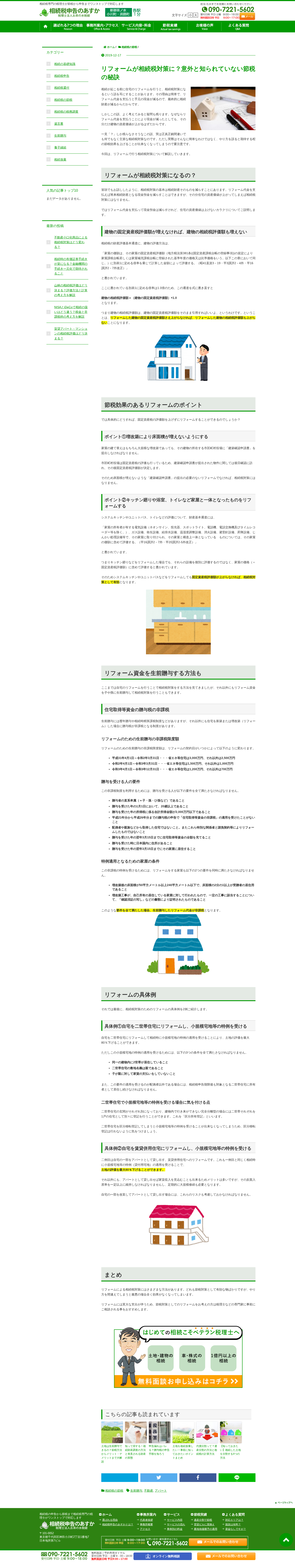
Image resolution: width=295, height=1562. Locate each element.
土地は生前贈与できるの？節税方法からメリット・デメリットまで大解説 (111, 1454)
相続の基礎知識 (64, 64)
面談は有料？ (233, 1524)
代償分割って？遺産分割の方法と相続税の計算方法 (206, 1450)
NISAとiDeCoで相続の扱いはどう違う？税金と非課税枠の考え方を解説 (71, 312)
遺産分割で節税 (203, 1520)
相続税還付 (61, 87)
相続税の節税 (114, 1490)
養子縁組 (60, 147)
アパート (161, 1490)
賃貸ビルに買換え (204, 1524)
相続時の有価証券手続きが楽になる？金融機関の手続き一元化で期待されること (70, 266)
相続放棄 (60, 159)
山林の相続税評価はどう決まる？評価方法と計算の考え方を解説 (70, 290)
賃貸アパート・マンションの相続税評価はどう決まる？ (70, 333)
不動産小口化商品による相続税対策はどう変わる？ (70, 242)
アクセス (145, 1529)
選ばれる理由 (110, 1520)
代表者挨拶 (146, 1520)
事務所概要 (146, 1524)
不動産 (148, 1490)
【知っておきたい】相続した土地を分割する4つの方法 (230, 1452)
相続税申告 (61, 75)
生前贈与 (136, 1490)
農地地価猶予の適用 (205, 1529)
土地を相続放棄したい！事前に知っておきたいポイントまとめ (183, 1452)
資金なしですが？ (235, 1529)
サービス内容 (174, 1520)
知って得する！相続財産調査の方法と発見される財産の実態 (135, 1452)
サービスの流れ (176, 1524)
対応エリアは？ (234, 1520)
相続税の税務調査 (66, 111)
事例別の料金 (174, 1529)
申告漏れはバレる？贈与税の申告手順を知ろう (159, 1450)
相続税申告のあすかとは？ (117, 1524)
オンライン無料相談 (166, 1556)
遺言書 (58, 123)
